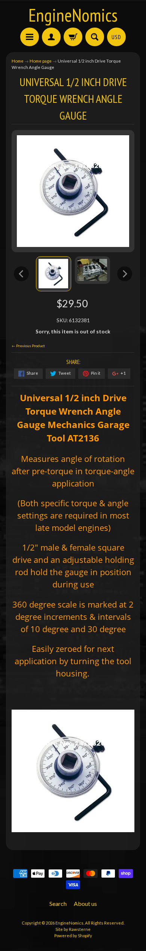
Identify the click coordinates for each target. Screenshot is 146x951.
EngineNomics (73, 14)
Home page (41, 60)
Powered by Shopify (73, 935)
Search (58, 903)
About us (85, 903)
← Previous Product (28, 345)
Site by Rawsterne (73, 929)
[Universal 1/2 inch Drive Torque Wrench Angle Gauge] (53, 273)
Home (18, 60)
